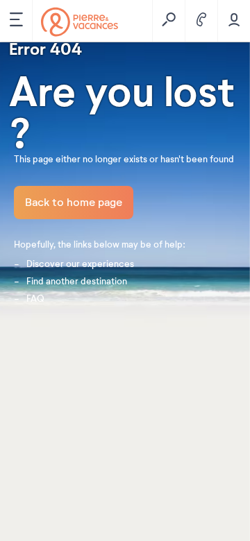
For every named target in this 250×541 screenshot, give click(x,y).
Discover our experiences (80, 264)
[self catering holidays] (79, 21)
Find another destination (76, 281)
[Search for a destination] (168, 21)
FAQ (35, 298)
